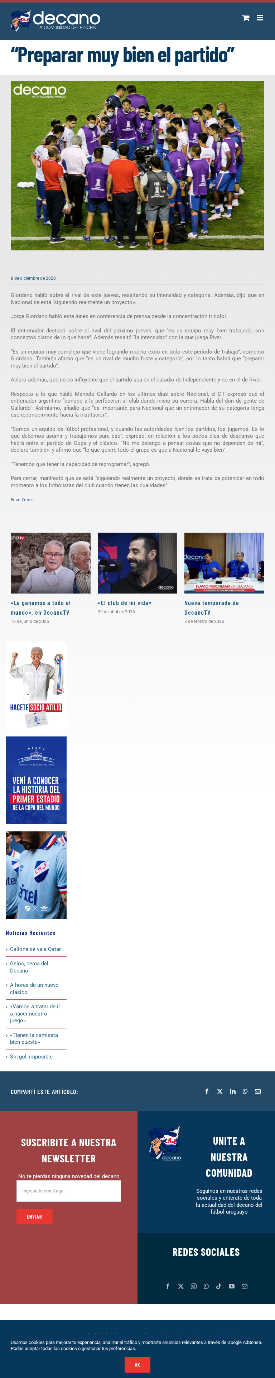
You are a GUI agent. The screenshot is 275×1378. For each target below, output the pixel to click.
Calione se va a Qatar (35, 949)
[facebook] (168, 1286)
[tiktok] (219, 1286)
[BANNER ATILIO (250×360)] (36, 644)
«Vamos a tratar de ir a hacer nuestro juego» (35, 1013)
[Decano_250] (36, 834)
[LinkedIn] (232, 1091)
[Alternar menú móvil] (260, 17)
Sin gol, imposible (31, 1056)
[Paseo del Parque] (36, 739)
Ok (137, 1365)
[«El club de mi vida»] (138, 563)
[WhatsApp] (245, 1091)
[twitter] (181, 1286)
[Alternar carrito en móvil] (246, 17)
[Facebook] (207, 1091)
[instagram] (194, 1286)
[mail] (244, 1286)
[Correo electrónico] (257, 1091)
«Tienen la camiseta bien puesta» (34, 1039)
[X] (219, 1091)
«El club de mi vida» (125, 602)
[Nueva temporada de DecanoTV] (224, 563)
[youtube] (232, 1286)
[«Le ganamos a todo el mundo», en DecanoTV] (51, 563)
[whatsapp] (206, 1286)
